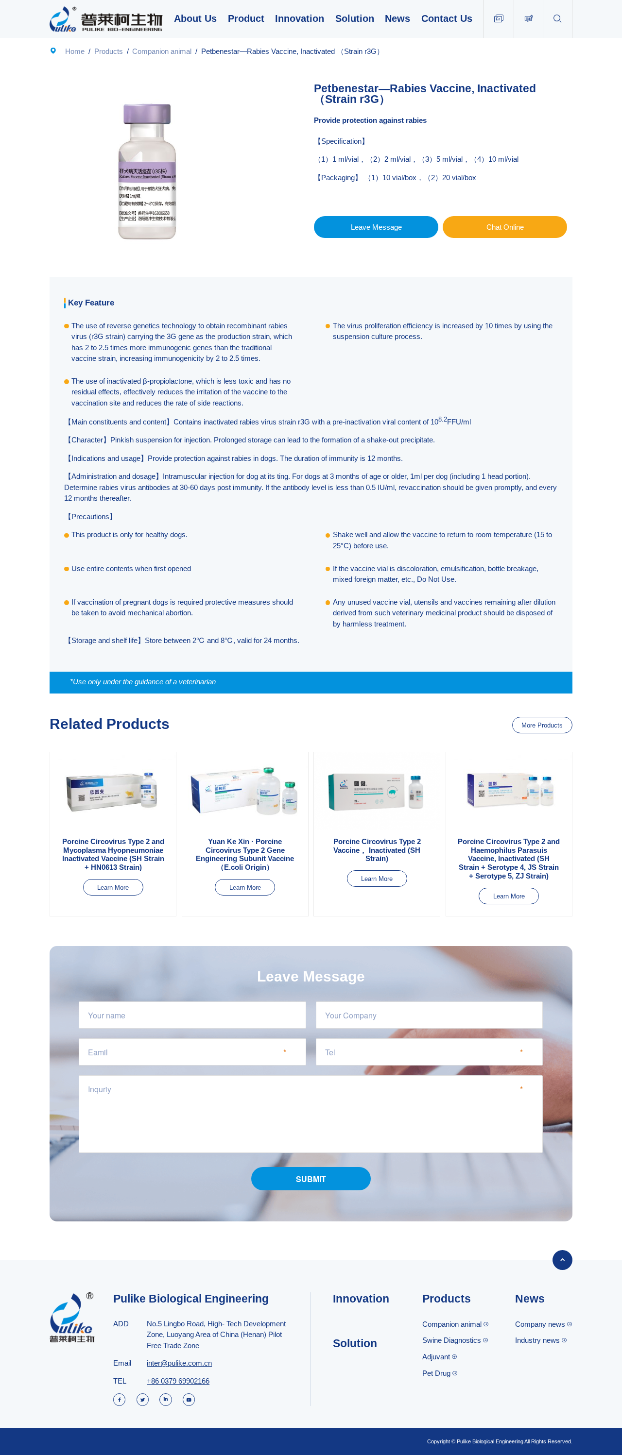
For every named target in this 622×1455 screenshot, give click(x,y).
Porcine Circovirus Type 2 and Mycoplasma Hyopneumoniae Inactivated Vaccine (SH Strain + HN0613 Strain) (113, 854)
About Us (195, 18)
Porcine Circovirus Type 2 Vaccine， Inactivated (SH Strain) (377, 850)
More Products (542, 725)
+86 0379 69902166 (178, 1381)
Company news (540, 1324)
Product (246, 18)
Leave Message (376, 227)
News (397, 18)
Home (75, 51)
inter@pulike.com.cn (179, 1363)
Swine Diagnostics (451, 1340)
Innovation (299, 18)
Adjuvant (436, 1357)
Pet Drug (436, 1373)
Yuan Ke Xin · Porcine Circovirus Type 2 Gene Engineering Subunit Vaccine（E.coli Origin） (245, 854)
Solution (354, 18)
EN (499, 19)
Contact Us (446, 18)
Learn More (113, 887)
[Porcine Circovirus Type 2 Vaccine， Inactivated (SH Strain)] (377, 791)
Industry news (537, 1340)
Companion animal (161, 51)
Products (108, 51)
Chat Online (505, 227)
